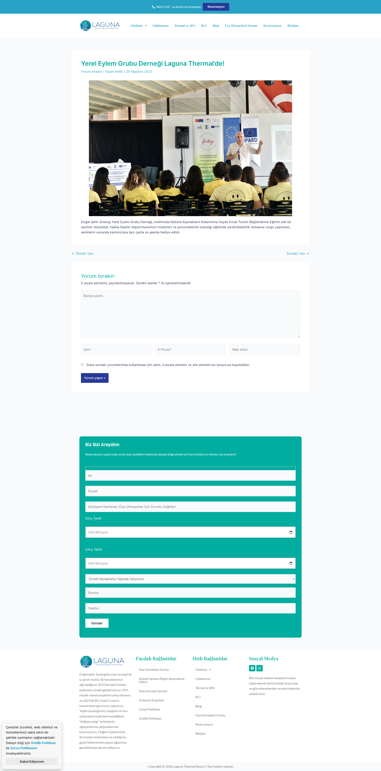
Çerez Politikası (149, 709)
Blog (216, 25)
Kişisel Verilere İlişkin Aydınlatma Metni (161, 680)
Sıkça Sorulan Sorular (153, 691)
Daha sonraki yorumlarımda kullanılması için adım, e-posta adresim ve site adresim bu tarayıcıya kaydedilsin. (168, 365)
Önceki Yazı (82, 253)
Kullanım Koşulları (151, 700)
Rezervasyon (272, 25)
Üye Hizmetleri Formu (241, 25)
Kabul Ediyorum (32, 761)
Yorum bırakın (91, 71)
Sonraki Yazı (298, 253)
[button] (138, 25)
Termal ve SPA (185, 25)
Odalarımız (161, 25)
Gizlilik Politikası (150, 718)
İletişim (293, 25)
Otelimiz (136, 25)
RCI (204, 25)
